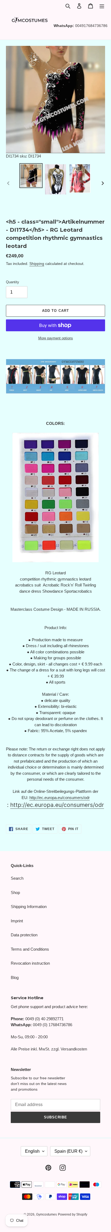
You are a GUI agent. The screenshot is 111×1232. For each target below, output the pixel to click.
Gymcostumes (46, 1214)
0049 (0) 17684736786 (52, 1024)
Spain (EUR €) (68, 1151)
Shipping (36, 263)
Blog (15, 977)
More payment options (55, 338)
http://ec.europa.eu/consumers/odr (59, 797)
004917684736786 (91, 25)
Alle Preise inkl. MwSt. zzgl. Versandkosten (49, 1049)
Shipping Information (29, 906)
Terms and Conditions (30, 949)
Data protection (24, 935)
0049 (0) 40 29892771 (44, 1018)
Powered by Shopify (72, 1214)
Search (17, 878)
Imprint (17, 921)
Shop (15, 892)
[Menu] (101, 6)
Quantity (12, 282)
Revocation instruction (30, 963)
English (32, 1151)
